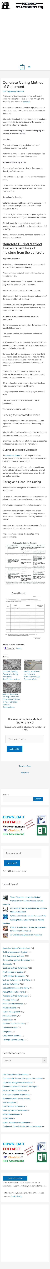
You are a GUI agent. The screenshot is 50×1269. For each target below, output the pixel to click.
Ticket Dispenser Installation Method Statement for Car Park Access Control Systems (23, 900)
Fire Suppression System (13, 972)
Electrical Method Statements (15, 968)
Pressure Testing (10, 1000)
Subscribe (14, 749)
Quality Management (11, 1012)
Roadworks (7, 1020)
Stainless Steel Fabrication (14, 1024)
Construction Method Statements (16, 960)
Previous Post (25, 766)
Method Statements (11, 984)
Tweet (18, 648)
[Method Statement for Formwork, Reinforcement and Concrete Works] (33, 664)
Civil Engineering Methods (13, 91)
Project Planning (9, 1008)
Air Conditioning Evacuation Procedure (26, 935)
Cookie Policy (16, 1196)
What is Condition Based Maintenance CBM (28, 916)
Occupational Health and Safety (16, 988)
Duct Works (7, 964)
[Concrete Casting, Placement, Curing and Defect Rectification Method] (12, 664)
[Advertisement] (25, 36)
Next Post (25, 772)
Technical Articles (10, 1028)
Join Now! (12, 863)
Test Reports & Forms (11, 1036)
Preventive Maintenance (13, 1004)
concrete (26, 102)
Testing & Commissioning (13, 1040)
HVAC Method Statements (13, 976)
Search (6, 794)
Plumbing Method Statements (15, 996)
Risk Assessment (10, 1016)
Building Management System (15, 952)
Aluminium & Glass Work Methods (16, 948)
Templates (7, 1032)
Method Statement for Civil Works (17, 980)
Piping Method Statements (14, 992)
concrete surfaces (12, 455)
